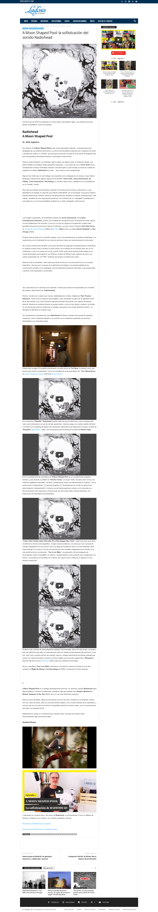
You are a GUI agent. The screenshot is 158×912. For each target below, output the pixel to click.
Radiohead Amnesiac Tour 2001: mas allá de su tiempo (32, 892)
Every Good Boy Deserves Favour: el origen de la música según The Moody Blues (59, 893)
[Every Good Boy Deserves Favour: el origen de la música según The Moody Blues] (59, 880)
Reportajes (44, 21)
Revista (79, 909)
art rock (49, 834)
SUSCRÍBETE (119, 53)
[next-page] (95, 868)
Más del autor (48, 868)
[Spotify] (129, 1)
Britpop (56, 834)
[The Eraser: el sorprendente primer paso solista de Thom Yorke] (84, 880)
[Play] (59, 346)
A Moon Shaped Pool (38, 834)
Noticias (34, 21)
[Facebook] (122, 1)
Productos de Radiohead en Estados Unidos (40, 829)
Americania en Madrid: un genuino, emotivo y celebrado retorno (37, 857)
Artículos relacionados (32, 868)
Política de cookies (114, 909)
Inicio (26, 21)
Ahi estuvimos (56, 21)
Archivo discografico (33, 26)
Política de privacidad (129, 909)
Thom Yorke (72, 834)
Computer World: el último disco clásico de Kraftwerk (82, 857)
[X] (132, 1)
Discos (67, 21)
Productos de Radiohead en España (36, 824)
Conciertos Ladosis (89, 909)
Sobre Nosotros (69, 909)
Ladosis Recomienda (80, 21)
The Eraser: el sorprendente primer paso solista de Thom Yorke (83, 893)
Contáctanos (102, 909)
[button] (134, 21)
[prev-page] (92, 868)
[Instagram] (125, 1)
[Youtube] (136, 1)
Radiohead (63, 834)
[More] (93, 844)
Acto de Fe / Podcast (105, 21)
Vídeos (92, 21)
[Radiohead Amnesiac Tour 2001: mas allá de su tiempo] (34, 880)
